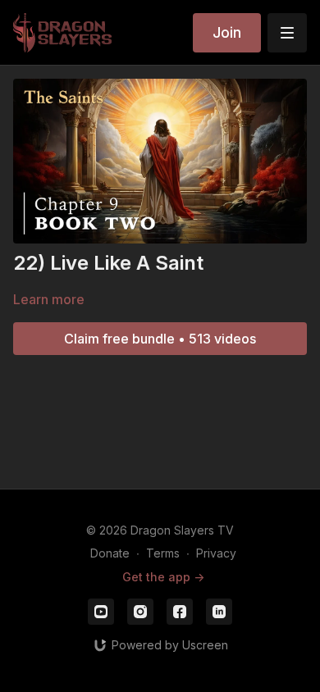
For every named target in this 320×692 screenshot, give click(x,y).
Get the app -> (163, 577)
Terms (163, 553)
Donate (110, 553)
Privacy (216, 553)
